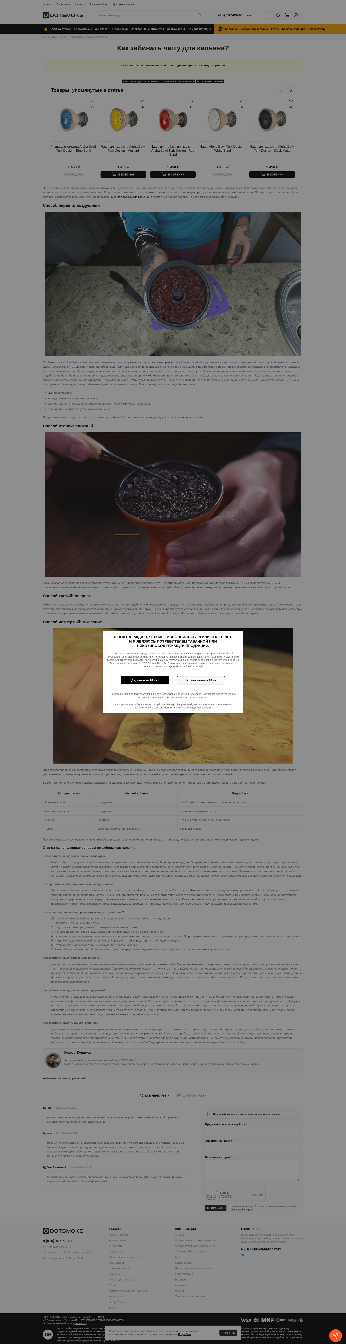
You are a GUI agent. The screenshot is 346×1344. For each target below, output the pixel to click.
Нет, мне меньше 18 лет (201, 680)
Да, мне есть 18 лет (145, 680)
